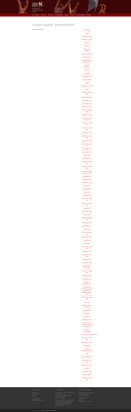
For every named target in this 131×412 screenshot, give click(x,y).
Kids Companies (87, 57)
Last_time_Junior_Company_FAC (89, 334)
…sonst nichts (86, 302)
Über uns (43, 15)
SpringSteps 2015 (86, 179)
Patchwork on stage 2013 (87, 271)
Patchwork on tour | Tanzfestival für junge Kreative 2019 (86, 324)
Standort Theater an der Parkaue (86, 401)
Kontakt (89, 15)
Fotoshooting (86, 240)
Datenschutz (87, 313)
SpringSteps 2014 (86, 279)
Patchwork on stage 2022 (87, 233)
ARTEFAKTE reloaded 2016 (87, 218)
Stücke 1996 (87, 186)
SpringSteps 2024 (86, 76)
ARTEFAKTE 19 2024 (87, 320)
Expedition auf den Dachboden (87, 306)
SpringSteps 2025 (86, 310)
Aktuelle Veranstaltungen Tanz (87, 349)
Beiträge (87, 70)
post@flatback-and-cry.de (38, 400)
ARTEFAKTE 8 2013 (87, 276)
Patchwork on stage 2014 (87, 136)
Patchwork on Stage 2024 (87, 378)
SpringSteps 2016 (86, 259)
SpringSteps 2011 (86, 103)
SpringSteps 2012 (86, 222)
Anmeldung (87, 73)
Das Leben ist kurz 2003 (87, 255)
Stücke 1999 (87, 214)
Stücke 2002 (87, 243)
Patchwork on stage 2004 (87, 93)
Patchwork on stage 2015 (87, 247)
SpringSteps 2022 (86, 158)
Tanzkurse (50, 15)
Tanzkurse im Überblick (86, 50)
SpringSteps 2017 (86, 149)
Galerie (66, 15)
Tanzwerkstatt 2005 (87, 141)
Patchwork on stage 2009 (87, 204)
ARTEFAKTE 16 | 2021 (86, 365)
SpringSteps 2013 (86, 100)
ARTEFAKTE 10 (87, 208)
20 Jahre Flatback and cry (86, 145)
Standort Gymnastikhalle (87, 330)
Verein (72, 15)
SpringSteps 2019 (86, 176)
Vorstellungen (59, 15)
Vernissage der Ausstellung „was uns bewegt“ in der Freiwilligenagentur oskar (86, 290)
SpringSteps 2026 (86, 36)
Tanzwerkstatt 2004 (87, 97)
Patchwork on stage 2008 (87, 110)
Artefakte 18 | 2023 (87, 133)
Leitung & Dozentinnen (87, 66)
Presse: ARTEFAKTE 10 (87, 357)
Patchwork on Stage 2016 (87, 162)
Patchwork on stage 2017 (87, 123)
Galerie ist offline (86, 374)
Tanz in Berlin (35, 15)
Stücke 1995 (87, 155)
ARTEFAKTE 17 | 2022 (86, 39)
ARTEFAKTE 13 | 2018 (86, 182)
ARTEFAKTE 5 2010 (87, 195)
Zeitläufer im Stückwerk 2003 (87, 283)
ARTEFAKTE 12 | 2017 (86, 342)
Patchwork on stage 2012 (87, 167)
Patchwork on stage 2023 (87, 338)
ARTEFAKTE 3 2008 (87, 115)
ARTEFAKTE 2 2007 (87, 237)
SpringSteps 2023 (86, 189)
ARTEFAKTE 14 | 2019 (86, 86)
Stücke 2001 (87, 229)
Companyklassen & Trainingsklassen (87, 61)
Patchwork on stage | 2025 (87, 298)
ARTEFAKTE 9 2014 (87, 107)
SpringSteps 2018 (86, 152)
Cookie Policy (87, 316)
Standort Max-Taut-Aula (87, 361)
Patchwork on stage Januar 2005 (87, 119)
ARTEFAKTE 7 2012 (87, 251)
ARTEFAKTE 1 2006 (87, 211)
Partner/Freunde (80, 15)
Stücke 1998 (87, 192)
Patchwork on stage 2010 (87, 128)
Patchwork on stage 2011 (87, 199)
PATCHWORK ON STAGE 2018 (87, 267)
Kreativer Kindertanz (87, 54)
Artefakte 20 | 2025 (87, 371)
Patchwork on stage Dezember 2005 (87, 172)
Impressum (87, 42)
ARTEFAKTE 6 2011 (87, 226)
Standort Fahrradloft (59, 405)
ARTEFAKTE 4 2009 (87, 263)
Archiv (86, 354)
